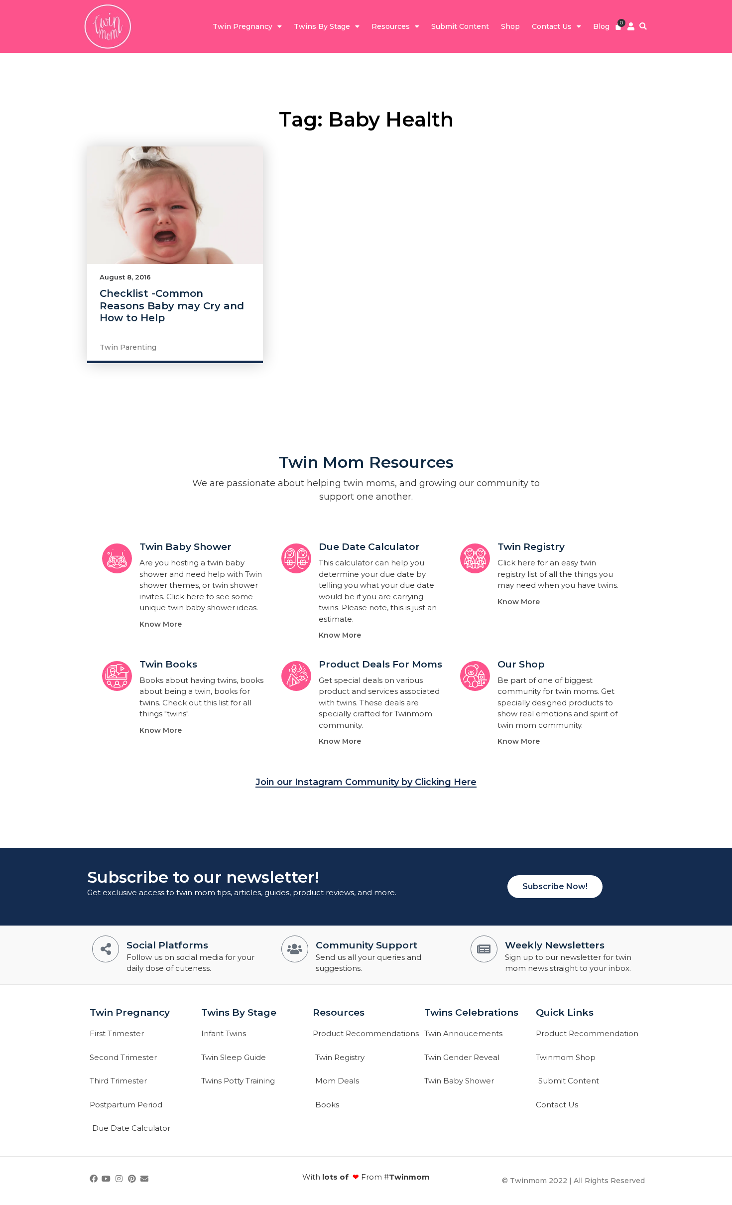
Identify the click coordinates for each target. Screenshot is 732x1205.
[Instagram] (119, 1178)
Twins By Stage (322, 26)
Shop (510, 26)
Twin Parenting (128, 347)
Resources (390, 26)
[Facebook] (93, 1178)
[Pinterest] (131, 1178)
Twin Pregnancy (242, 26)
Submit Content (460, 26)
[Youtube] (106, 1178)
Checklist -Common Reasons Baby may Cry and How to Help (172, 305)
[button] (643, 26)
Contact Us (552, 26)
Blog (601, 26)
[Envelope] (144, 1178)
